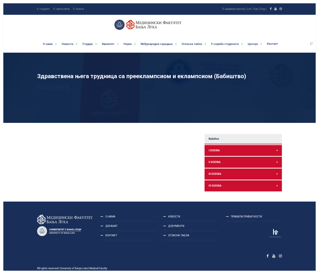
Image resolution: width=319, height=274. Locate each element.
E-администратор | (234, 9)
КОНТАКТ (111, 235)
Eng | (263, 9)
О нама (48, 44)
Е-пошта (78, 9)
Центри (253, 44)
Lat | (249, 9)
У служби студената (225, 44)
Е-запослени (62, 9)
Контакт (272, 43)
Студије (87, 44)
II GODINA (243, 162)
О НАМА (110, 216)
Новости (67, 44)
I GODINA (243, 150)
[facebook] (271, 9)
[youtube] (275, 9)
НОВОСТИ (174, 216)
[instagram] (280, 9)
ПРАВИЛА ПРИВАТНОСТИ (246, 216)
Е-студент (43, 9)
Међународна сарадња (157, 44)
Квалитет (108, 44)
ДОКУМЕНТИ (176, 225)
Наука (128, 44)
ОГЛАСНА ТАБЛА (178, 235)
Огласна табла (192, 44)
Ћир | (256, 9)
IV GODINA (243, 185)
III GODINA (243, 173)
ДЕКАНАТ (111, 225)
